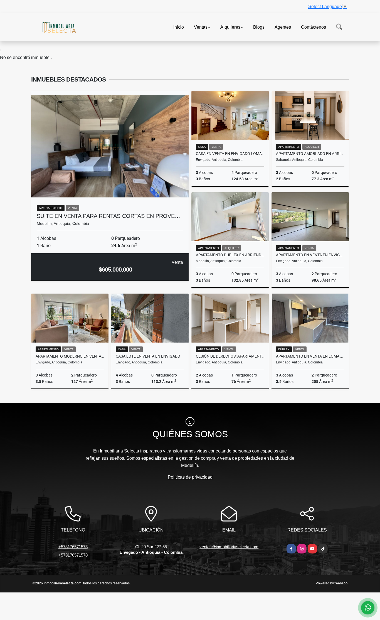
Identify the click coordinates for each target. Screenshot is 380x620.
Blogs (259, 26)
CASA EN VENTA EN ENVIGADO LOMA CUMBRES (230, 153)
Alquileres (230, 26)
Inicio (178, 26)
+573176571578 (73, 546)
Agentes (283, 26)
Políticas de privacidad (190, 477)
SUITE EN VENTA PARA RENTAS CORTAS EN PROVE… (108, 216)
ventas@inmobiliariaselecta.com (228, 546)
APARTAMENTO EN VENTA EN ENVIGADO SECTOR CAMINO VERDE (310, 255)
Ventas (201, 26)
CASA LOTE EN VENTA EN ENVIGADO (148, 356)
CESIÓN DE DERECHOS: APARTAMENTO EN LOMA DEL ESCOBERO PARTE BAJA (230, 356)
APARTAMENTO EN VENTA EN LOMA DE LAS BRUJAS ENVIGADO (310, 356)
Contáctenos (313, 26)
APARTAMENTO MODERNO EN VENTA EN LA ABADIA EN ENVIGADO (70, 356)
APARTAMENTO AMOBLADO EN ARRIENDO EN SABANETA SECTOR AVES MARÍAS (310, 153)
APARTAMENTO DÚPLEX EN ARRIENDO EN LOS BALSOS (230, 255)
